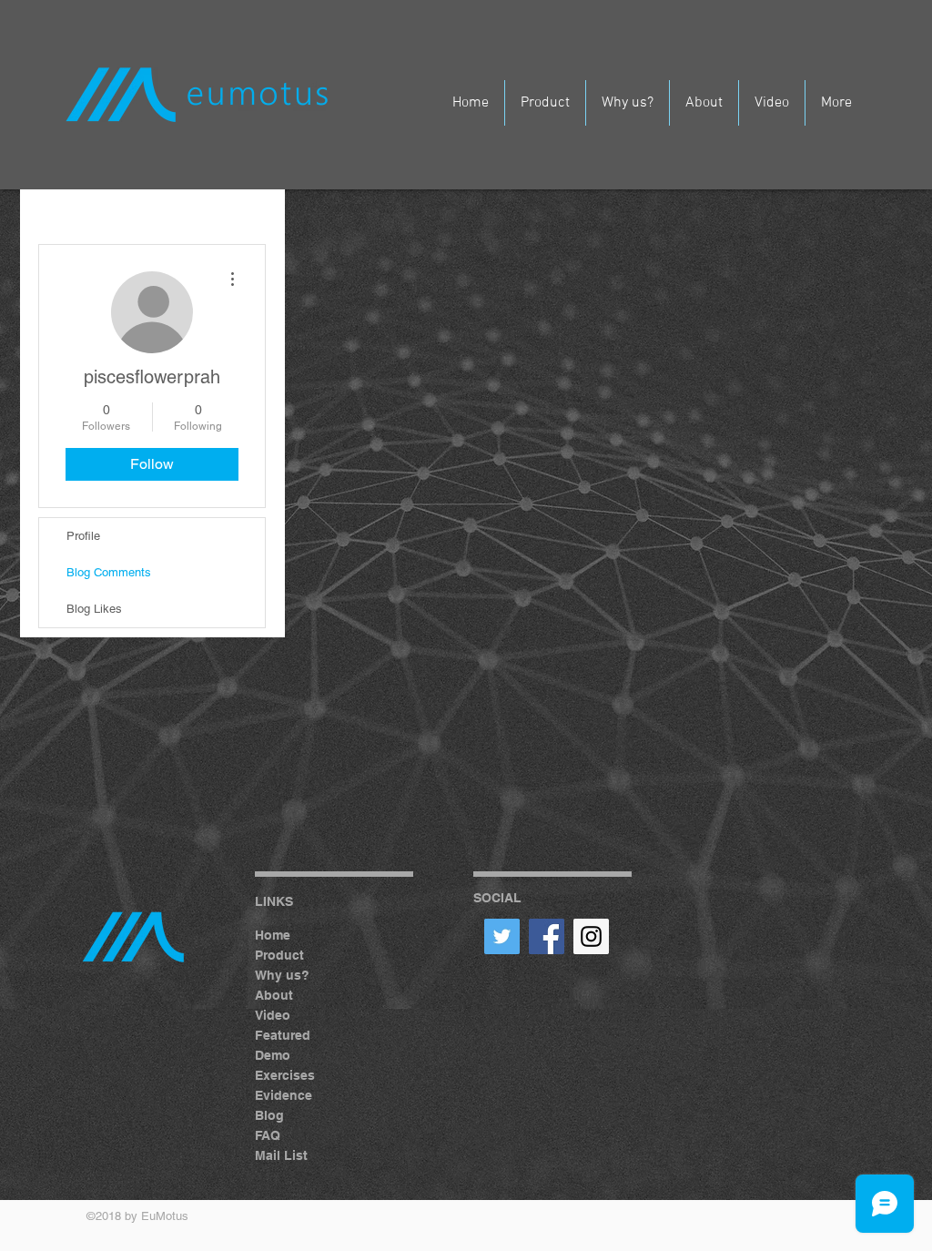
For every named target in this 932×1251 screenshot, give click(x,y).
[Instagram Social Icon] (591, 936)
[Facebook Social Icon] (546, 936)
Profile (83, 536)
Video (272, 1015)
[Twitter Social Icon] (502, 936)
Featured (282, 1035)
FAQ (267, 1135)
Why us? (282, 975)
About (274, 995)
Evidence (283, 1095)
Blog (269, 1115)
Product (279, 955)
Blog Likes (94, 608)
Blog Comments (108, 572)
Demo (272, 1055)
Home (272, 935)
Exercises (285, 1075)
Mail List (281, 1155)
